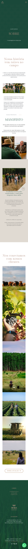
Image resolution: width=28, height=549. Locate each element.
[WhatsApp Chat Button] (24, 545)
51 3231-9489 (14, 493)
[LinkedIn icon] (14, 543)
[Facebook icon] (13, 543)
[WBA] (2, 2)
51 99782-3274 (14, 494)
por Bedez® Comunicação (17, 541)
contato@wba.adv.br (14, 491)
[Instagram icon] (16, 543)
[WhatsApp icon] (11, 543)
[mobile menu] (26, 2)
